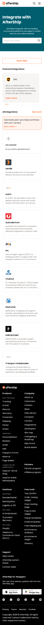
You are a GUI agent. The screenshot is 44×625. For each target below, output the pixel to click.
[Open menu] (39, 3)
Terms (14, 609)
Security (22, 609)
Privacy (5, 609)
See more (37, 111)
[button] (20, 88)
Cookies (32, 609)
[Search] (34, 3)
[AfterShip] (11, 3)
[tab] (23, 105)
